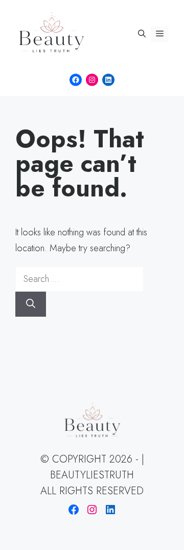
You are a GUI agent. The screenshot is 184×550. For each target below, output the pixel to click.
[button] (142, 34)
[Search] (30, 304)
